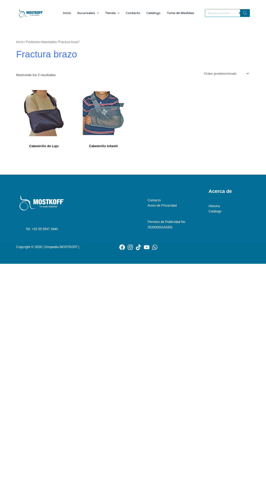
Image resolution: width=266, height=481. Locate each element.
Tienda (110, 13)
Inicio (67, 13)
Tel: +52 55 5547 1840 (42, 229)
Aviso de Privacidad (162, 205)
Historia (214, 206)
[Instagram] (130, 247)
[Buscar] (245, 13)
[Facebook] (122, 247)
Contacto (133, 13)
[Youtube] (147, 247)
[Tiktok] (138, 247)
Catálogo (153, 13)
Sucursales (86, 13)
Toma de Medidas (180, 13)
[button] (97, 13)
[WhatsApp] (155, 247)
